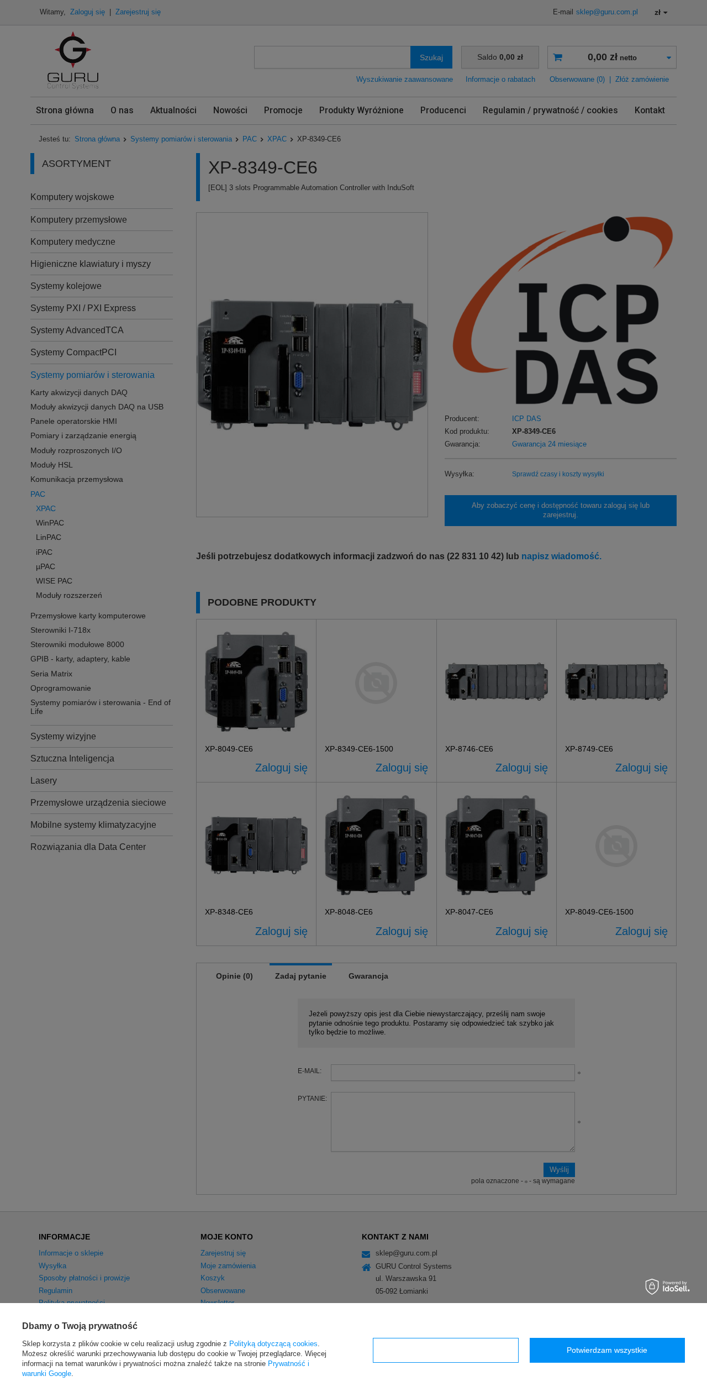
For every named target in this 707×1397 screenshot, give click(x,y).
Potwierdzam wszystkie (607, 1350)
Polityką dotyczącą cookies (273, 1344)
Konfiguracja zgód (445, 1350)
